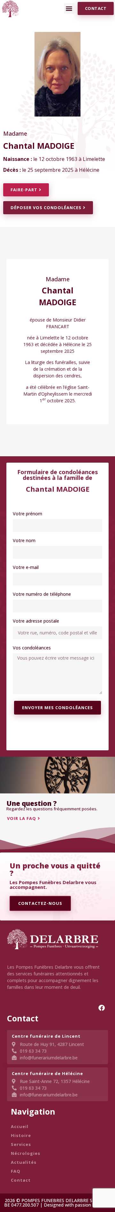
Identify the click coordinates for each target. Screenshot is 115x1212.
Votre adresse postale (36, 621)
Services (21, 1144)
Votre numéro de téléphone (42, 594)
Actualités (23, 1162)
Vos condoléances (32, 648)
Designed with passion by (71, 1205)
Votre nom (24, 540)
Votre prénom (27, 514)
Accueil (19, 1126)
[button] (69, 8)
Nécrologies (25, 1153)
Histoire (21, 1135)
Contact (21, 1180)
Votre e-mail (26, 567)
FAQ (15, 1171)
